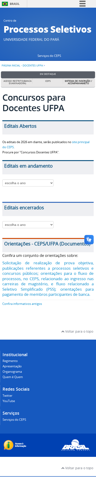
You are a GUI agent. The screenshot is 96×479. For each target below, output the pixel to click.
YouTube (9, 401)
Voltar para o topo (78, 331)
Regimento (10, 361)
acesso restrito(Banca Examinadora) (17, 82)
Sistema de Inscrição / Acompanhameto (78, 82)
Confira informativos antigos (22, 304)
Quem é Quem (13, 377)
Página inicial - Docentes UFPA (22, 65)
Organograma (12, 372)
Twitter (7, 396)
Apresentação (12, 366)
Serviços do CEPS (49, 56)
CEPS (48, 81)
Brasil (15, 4)
